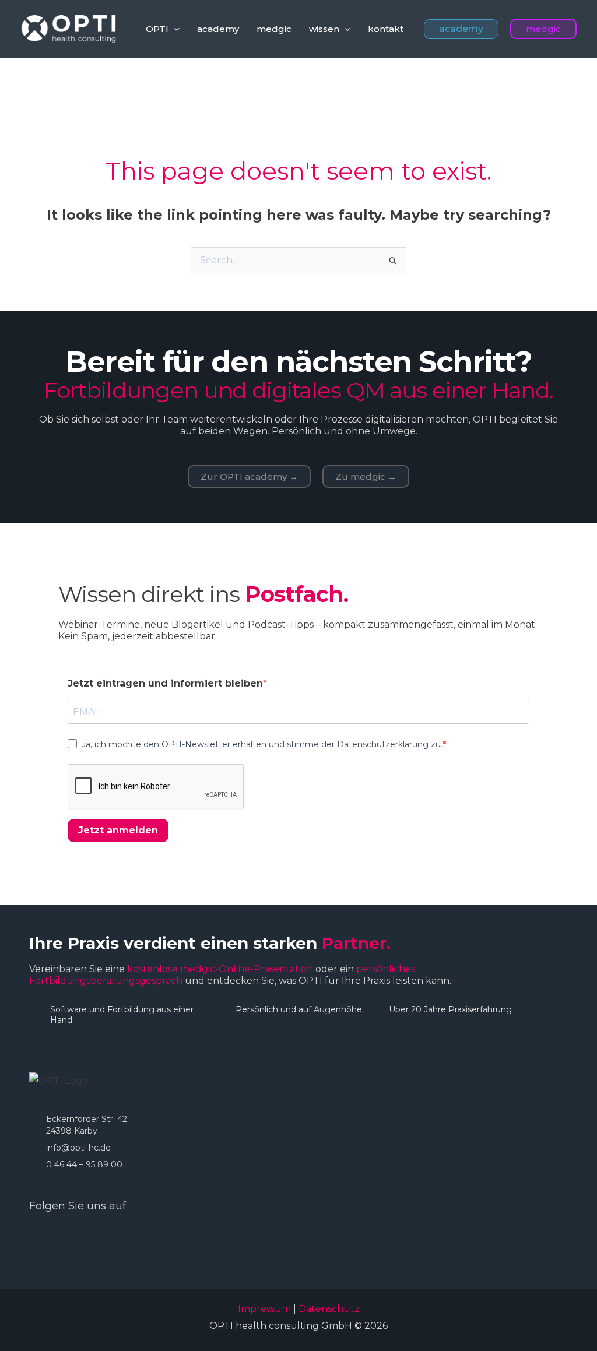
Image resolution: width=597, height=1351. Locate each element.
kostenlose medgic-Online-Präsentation (220, 968)
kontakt (385, 28)
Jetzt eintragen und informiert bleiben (165, 683)
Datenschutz (329, 1308)
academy (218, 28)
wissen (324, 28)
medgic (274, 28)
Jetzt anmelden (118, 830)
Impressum (264, 1308)
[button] (174, 29)
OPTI (157, 28)
